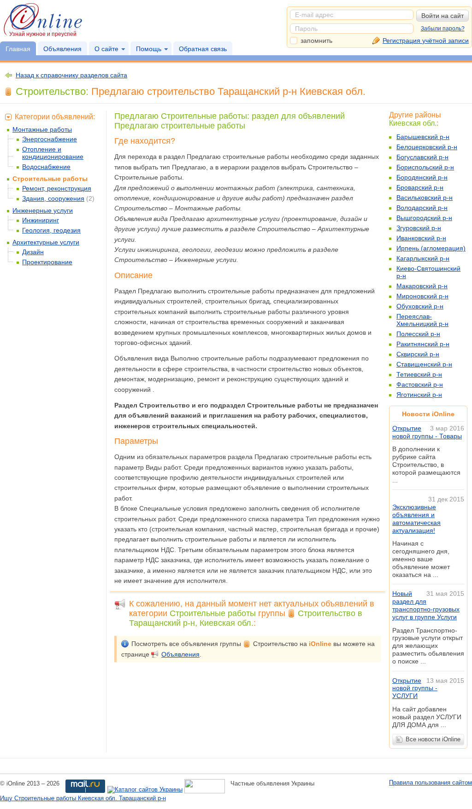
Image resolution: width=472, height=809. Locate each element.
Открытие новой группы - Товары (427, 432)
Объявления (62, 48)
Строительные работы (50, 178)
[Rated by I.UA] (204, 789)
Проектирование (47, 262)
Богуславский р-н (422, 157)
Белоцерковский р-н (426, 147)
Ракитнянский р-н (422, 344)
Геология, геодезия (51, 230)
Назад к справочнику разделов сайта (71, 75)
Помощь (148, 48)
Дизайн (33, 252)
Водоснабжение (46, 166)
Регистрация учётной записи (426, 40)
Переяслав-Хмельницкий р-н (422, 320)
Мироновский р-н (422, 296)
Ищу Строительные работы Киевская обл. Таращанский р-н (83, 798)
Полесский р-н (418, 334)
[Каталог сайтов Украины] (145, 789)
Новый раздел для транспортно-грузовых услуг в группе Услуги (426, 605)
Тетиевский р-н (419, 374)
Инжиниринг (40, 220)
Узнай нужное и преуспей (43, 34)
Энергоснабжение (49, 139)
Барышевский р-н (422, 136)
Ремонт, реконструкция (56, 188)
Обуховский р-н (419, 306)
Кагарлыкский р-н (422, 258)
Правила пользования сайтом (430, 782)
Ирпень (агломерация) (431, 248)
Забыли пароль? (443, 28)
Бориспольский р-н (425, 167)
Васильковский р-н (424, 197)
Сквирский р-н (417, 354)
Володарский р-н (422, 207)
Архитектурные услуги (45, 242)
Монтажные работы (42, 129)
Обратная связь (203, 48)
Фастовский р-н (419, 384)
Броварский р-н (419, 187)
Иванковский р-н (421, 238)
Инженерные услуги (42, 210)
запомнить (316, 40)
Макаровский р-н (422, 286)
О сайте (106, 48)
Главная (18, 48)
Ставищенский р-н (424, 364)
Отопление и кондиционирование (52, 153)
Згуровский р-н (418, 228)
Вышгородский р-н (424, 217)
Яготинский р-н (419, 394)
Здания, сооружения (53, 198)
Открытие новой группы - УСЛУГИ (414, 688)
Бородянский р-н (422, 177)
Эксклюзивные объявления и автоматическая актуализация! (416, 518)
